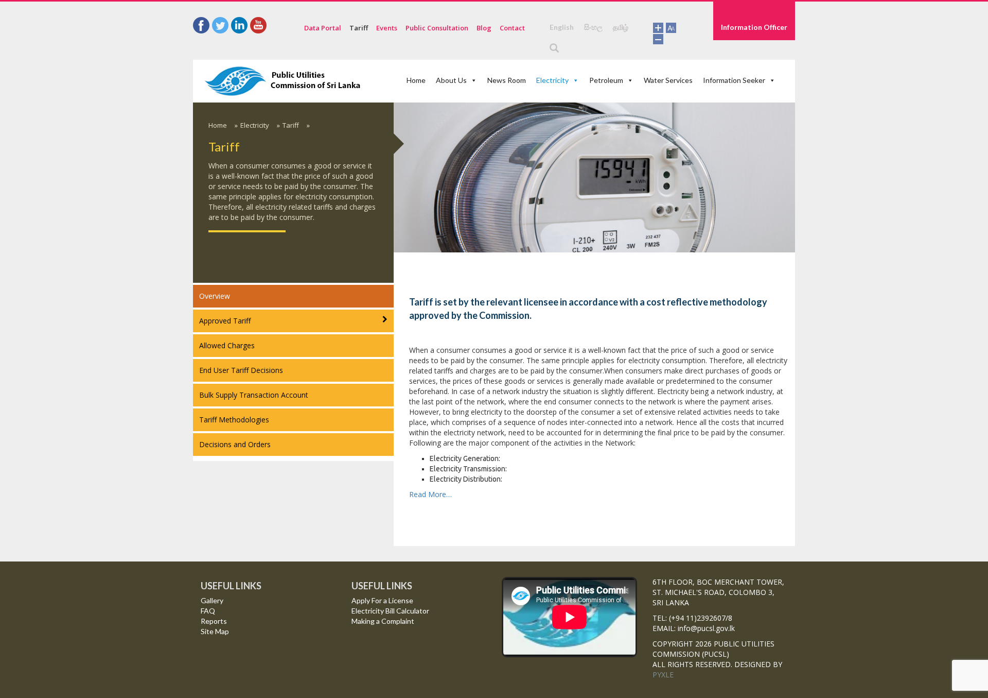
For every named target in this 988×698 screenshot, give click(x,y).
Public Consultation (436, 27)
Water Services (668, 80)
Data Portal (322, 27)
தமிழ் (620, 27)
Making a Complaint (382, 621)
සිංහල (593, 27)
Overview (214, 296)
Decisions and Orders (235, 444)
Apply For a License (382, 600)
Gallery (212, 600)
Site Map (215, 631)
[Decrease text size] (658, 38)
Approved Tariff (225, 321)
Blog (484, 27)
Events (386, 27)
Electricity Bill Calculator (390, 610)
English (562, 27)
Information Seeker (734, 80)
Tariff (358, 27)
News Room (506, 80)
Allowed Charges (227, 345)
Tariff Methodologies (234, 419)
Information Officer (754, 27)
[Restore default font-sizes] (671, 27)
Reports (214, 621)
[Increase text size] (658, 27)
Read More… (430, 494)
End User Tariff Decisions (241, 370)
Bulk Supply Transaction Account (253, 395)
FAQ (208, 610)
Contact (512, 27)
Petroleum (606, 80)
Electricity (552, 80)
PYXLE (663, 674)
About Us (451, 80)
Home (416, 80)
